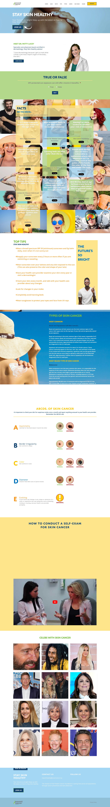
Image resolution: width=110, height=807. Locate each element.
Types (65, 4)
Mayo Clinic (81, 171)
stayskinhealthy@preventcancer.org (52, 778)
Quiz (51, 4)
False (60, 87)
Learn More (18, 61)
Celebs (83, 4)
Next (55, 92)
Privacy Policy (93, 802)
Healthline (27, 222)
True (52, 87)
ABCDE (70, 4)
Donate (92, 3)
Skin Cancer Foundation (28, 139)
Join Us (17, 26)
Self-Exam (77, 4)
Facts (56, 4)
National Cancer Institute (28, 166)
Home (46, 4)
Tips (61, 4)
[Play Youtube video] (55, 602)
